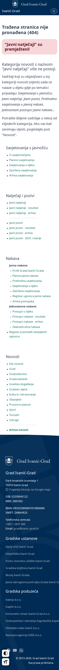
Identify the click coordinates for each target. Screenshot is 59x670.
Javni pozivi (16, 223)
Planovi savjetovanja (21, 160)
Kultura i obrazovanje (22, 394)
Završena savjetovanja (23, 170)
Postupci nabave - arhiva (27, 321)
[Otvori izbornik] (54, 11)
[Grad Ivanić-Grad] (27, 460)
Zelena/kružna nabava (26, 327)
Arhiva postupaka (23, 301)
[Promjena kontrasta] (5, 653)
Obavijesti (15, 399)
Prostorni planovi (20, 404)
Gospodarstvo (18, 374)
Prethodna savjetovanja (27, 281)
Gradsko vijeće (18, 389)
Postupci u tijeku (22, 311)
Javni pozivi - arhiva (21, 233)
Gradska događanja (21, 384)
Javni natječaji (17, 202)
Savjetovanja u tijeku (22, 165)
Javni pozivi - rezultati (22, 228)
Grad (12, 369)
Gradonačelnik (18, 379)
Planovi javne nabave (25, 276)
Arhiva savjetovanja (21, 175)
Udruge (14, 420)
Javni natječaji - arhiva (22, 213)
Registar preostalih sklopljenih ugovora (28, 334)
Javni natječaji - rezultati (23, 208)
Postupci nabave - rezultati (28, 316)
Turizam (14, 415)
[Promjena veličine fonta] (5, 661)
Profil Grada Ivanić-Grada (28, 270)
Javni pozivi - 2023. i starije (25, 238)
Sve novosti (16, 364)
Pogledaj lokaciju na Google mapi (29, 489)
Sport (12, 409)
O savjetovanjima (19, 155)
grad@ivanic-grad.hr (26, 528)
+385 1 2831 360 (15, 524)
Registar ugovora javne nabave (31, 296)
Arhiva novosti (18, 430)
